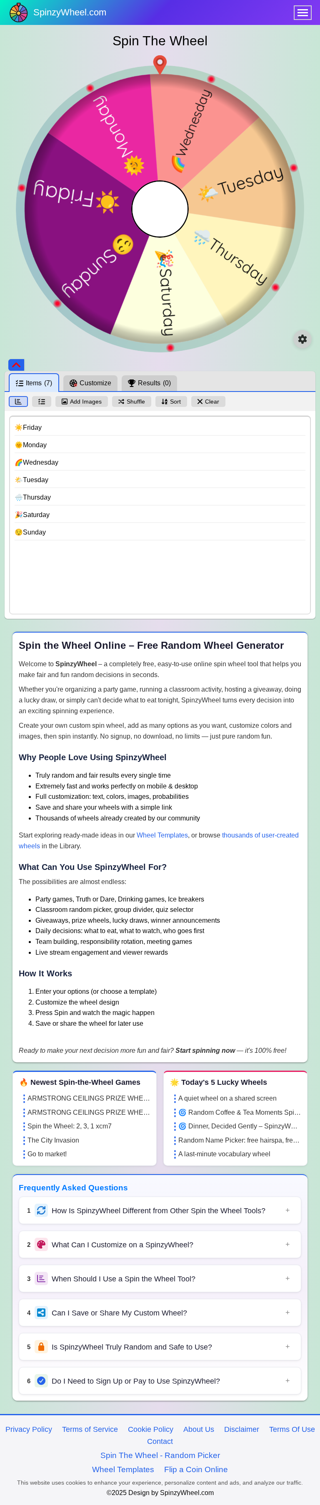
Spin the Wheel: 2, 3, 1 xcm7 (70, 1126)
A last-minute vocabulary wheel (224, 1154)
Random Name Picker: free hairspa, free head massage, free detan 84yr (239, 1140)
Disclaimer (241, 1429)
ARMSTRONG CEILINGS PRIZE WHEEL (89, 1098)
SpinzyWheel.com (69, 12)
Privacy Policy (28, 1429)
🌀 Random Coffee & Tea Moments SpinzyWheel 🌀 (239, 1112)
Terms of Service (90, 1429)
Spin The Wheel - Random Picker (160, 1455)
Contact (160, 1441)
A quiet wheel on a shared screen (227, 1098)
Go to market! (47, 1154)
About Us (198, 1429)
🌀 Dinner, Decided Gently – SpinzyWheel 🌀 (239, 1126)
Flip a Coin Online (196, 1469)
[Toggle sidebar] (16, 365)
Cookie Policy (150, 1429)
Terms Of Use (292, 1429)
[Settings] (302, 339)
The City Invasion (53, 1140)
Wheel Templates (162, 835)
